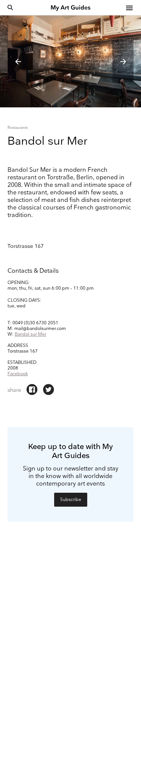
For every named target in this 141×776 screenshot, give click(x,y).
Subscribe (70, 500)
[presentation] (18, 61)
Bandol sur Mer (30, 334)
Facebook (18, 374)
